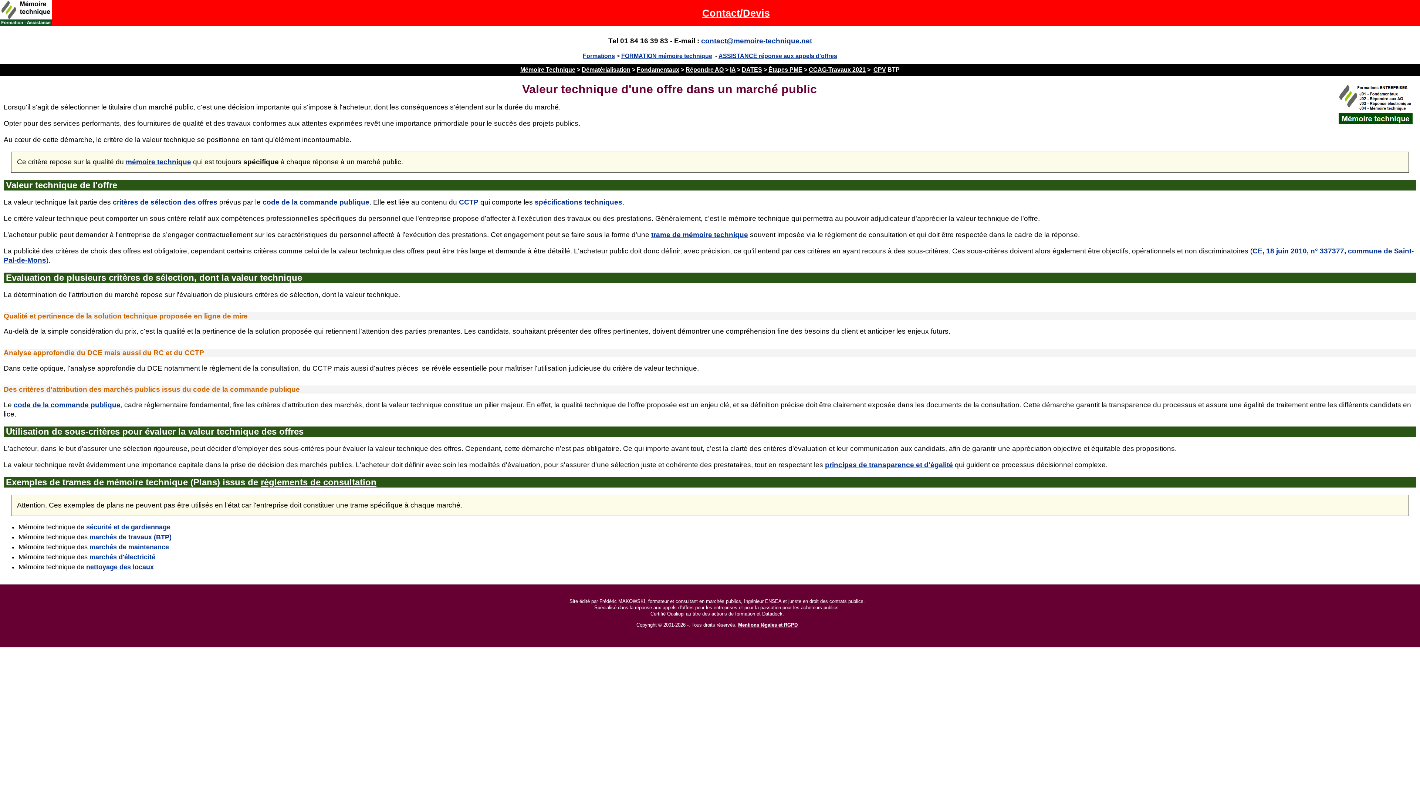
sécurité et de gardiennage (128, 527)
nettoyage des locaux (120, 567)
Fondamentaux (658, 70)
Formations (599, 56)
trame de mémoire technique (699, 235)
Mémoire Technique (547, 70)
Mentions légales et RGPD (768, 625)
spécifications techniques (578, 202)
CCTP (469, 202)
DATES (752, 70)
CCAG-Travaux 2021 (837, 70)
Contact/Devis (736, 13)
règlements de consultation (318, 482)
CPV (879, 70)
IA (733, 70)
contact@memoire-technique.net (756, 41)
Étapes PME (785, 70)
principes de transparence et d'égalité (889, 465)
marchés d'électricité (122, 557)
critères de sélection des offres (165, 202)
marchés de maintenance (129, 547)
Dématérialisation (606, 70)
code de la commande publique (316, 202)
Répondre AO (705, 70)
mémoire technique (158, 162)
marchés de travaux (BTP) (130, 537)
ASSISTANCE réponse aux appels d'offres (778, 56)
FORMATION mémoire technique (666, 56)
